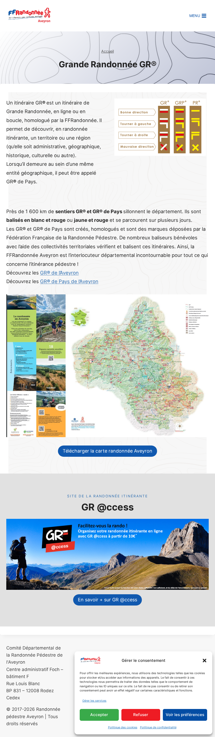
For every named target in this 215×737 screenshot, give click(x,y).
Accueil (107, 51)
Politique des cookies (122, 727)
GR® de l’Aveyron (59, 273)
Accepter (99, 714)
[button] (204, 660)
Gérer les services (94, 700)
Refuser (140, 714)
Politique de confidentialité (158, 727)
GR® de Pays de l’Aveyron (69, 281)
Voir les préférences (185, 714)
